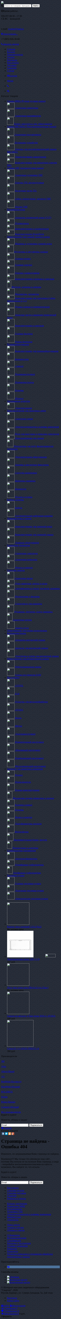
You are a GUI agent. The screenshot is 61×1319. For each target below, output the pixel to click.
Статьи (10, 70)
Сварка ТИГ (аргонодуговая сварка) (25, 168)
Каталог (11, 52)
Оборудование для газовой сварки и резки (28, 237)
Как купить (13, 62)
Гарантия (11, 68)
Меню (10, 81)
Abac (3, 1066)
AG (3, 1076)
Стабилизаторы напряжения (21, 850)
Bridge (4, 1097)
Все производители (11, 1112)
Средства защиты (16, 570)
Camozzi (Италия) (10, 1107)
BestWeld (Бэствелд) (11, 1081)
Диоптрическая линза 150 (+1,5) (23, 959)
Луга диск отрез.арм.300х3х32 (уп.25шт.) (27, 987)
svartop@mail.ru (16, 29)
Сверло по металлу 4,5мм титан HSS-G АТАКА (31, 1016)
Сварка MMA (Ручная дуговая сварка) (26, 101)
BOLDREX (7, 1091)
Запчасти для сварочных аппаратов (25, 769)
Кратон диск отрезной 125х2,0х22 (24, 926)
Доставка (11, 65)
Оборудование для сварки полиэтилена (27, 630)
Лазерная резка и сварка (19, 518)
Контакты (12, 60)
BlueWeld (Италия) (10, 1086)
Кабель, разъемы (15, 499)
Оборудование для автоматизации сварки (28, 658)
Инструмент (13, 677)
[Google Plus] (13, 1133)
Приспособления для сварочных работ (26, 410)
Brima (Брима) (8, 1102)
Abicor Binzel (7, 1071)
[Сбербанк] (13, 1277)
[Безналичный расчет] (18, 1282)
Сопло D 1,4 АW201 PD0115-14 (23, 1048)
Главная (11, 49)
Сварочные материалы (18, 545)
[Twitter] (6, 1133)
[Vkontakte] (8, 1267)
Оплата (11, 57)
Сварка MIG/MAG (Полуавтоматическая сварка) (31, 126)
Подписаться (36, 1125)
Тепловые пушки (15, 875)
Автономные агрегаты (18, 401)
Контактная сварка (16, 633)
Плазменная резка (16, 209)
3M (2, 1061)
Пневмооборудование (18, 344)
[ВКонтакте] (3, 1133)
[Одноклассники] (9, 1133)
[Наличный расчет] (17, 1279)
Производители (15, 54)
